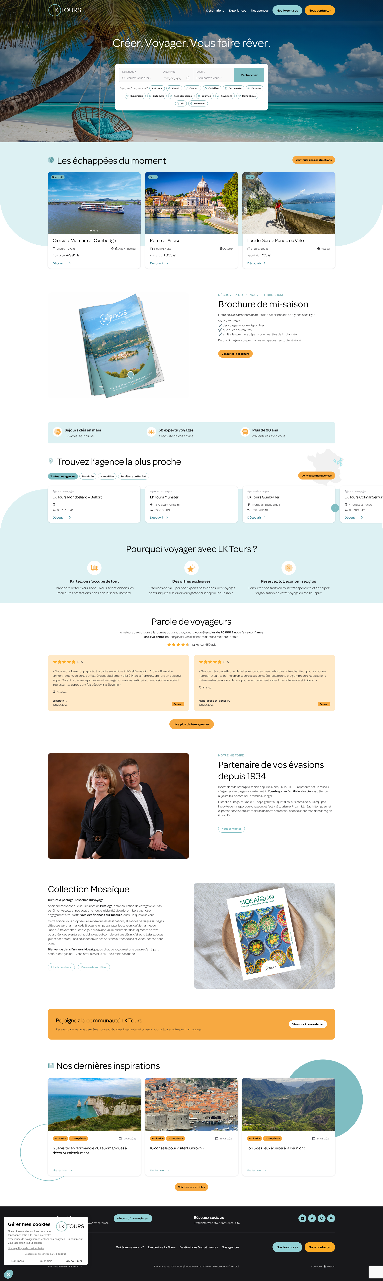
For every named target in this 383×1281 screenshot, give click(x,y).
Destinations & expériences (199, 1247)
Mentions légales (162, 1266)
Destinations (215, 10)
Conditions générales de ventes (187, 1266)
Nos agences (259, 10)
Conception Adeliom (323, 1266)
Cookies (207, 1266)
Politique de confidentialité (226, 1266)
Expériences (237, 10)
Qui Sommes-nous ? (130, 1247)
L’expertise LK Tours (162, 1247)
